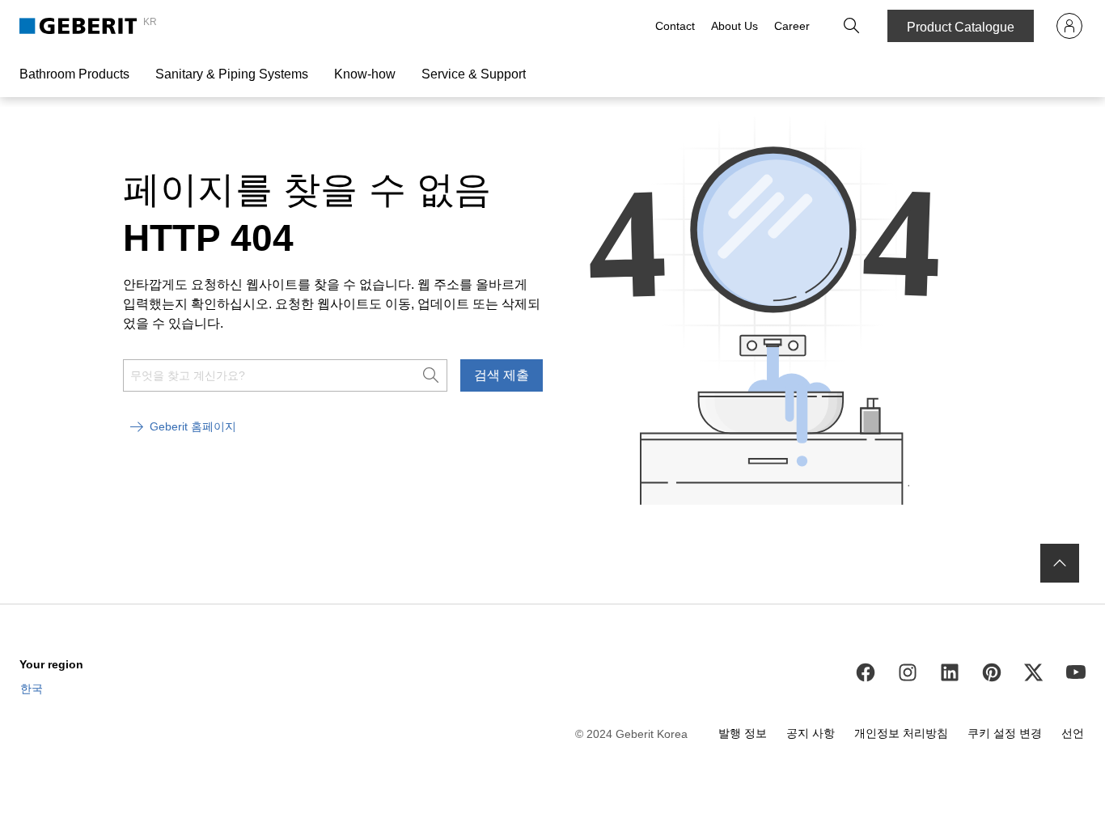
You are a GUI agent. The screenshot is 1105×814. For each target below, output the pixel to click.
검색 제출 (501, 375)
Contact (675, 25)
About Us (734, 25)
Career (792, 25)
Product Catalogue (960, 27)
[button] (852, 26)
